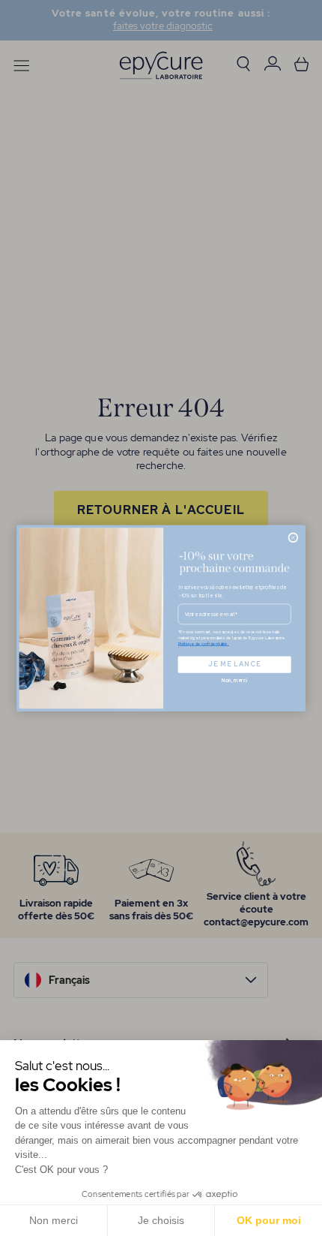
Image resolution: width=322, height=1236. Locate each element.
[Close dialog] (293, 538)
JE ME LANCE (234, 664)
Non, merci (235, 681)
